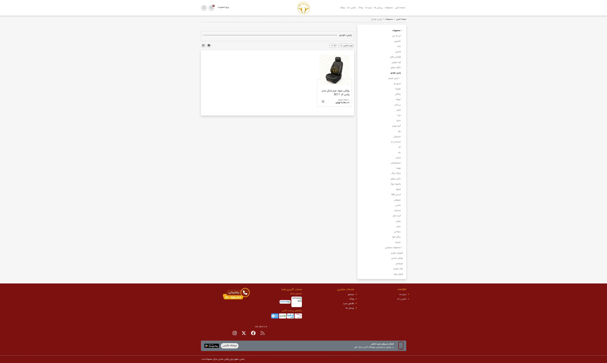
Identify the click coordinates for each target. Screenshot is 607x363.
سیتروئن (397, 136)
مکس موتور (396, 179)
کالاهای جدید (348, 303)
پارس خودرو (396, 73)
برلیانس (397, 231)
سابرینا (398, 242)
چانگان (398, 94)
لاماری (398, 52)
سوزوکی (397, 200)
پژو (399, 131)
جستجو (351, 294)
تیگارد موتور (396, 67)
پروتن (398, 221)
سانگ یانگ (396, 173)
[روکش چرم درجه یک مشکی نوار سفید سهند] (334, 70)
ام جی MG (396, 194)
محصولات (389, 7)
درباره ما (368, 7)
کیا (400, 147)
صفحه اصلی (400, 7)
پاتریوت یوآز (396, 184)
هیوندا (398, 89)
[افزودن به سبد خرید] (322, 101)
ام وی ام (397, 83)
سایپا (399, 120)
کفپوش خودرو (397, 253)
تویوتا (398, 99)
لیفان (398, 110)
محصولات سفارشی (393, 247)
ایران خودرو (394, 78)
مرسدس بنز (396, 141)
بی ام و (398, 105)
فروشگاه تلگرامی (230, 345)
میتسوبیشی (396, 163)
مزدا (399, 115)
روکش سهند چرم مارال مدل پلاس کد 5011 (335, 93)
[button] (211, 8)
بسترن (398, 205)
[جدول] (208, 45)
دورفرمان (399, 263)
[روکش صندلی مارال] (303, 8)
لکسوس (397, 41)
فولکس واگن (395, 57)
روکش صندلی (397, 258)
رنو (399, 152)
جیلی (398, 226)
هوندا (398, 168)
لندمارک (397, 210)
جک (399, 46)
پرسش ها (378, 7)
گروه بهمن (396, 126)
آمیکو (398, 189)
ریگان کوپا (396, 237)
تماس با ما (351, 7)
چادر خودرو (398, 269)
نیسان (398, 157)
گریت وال (397, 215)
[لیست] (203, 45)
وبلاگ (360, 7)
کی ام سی (396, 36)
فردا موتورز (396, 62)
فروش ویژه (398, 274)
